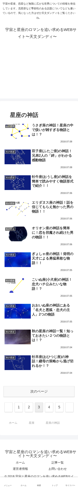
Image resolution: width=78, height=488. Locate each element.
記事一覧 (58, 462)
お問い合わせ (58, 468)
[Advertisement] (39, 75)
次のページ (39, 391)
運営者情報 (20, 468)
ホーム (20, 462)
